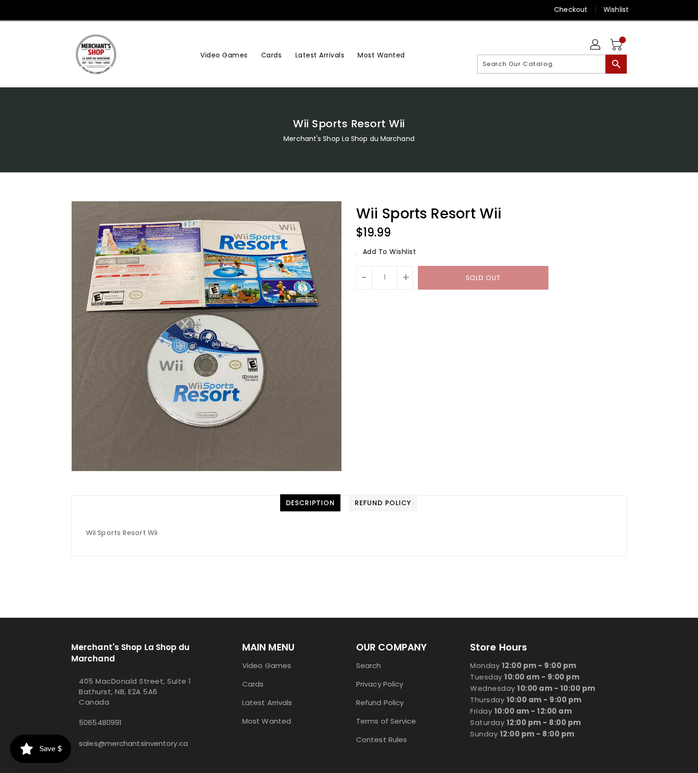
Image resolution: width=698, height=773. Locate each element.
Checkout (570, 9)
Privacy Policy (379, 684)
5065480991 (100, 722)
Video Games (266, 665)
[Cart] (617, 45)
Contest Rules (381, 740)
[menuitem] (224, 54)
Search (368, 665)
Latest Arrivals (267, 702)
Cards (253, 684)
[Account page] (595, 45)
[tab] (310, 502)
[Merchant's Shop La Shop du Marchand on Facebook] (58, 9)
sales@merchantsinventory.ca (133, 743)
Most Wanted (266, 721)
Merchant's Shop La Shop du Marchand (349, 138)
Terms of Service (386, 721)
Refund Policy (380, 702)
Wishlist (616, 9)
